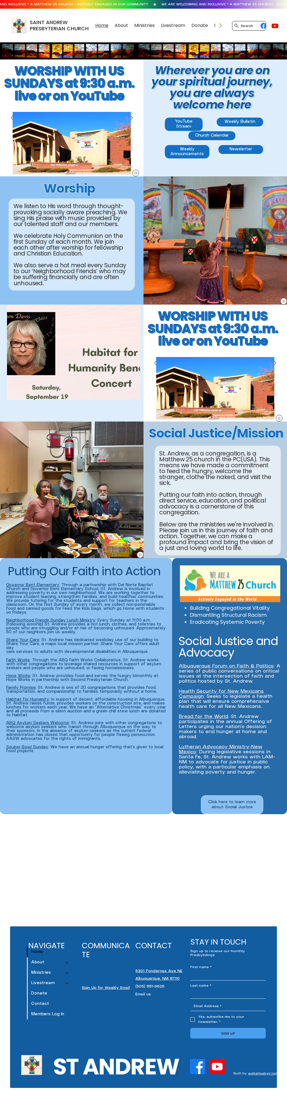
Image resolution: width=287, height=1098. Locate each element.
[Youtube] (275, 26)
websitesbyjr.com (263, 1073)
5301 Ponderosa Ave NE (158, 971)
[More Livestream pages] (67, 983)
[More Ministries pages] (67, 973)
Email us (143, 994)
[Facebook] (263, 26)
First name (201, 967)
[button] (121, 25)
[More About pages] (67, 962)
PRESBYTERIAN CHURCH (59, 28)
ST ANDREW (116, 1066)
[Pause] (135, 173)
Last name (200, 985)
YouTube (97, 96)
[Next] (131, 117)
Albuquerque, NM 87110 (157, 978)
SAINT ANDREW (49, 22)
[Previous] (11, 117)
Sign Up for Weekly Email (106, 988)
